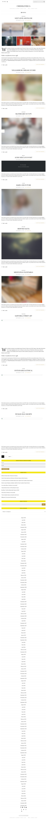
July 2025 (23, 520)
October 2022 (23, 548)
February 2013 (23, 719)
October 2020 (23, 584)
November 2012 (23, 726)
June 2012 (23, 731)
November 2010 (23, 776)
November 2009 (23, 805)
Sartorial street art (23, 316)
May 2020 (23, 596)
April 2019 (23, 611)
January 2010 (23, 800)
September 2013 (23, 702)
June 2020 (23, 594)
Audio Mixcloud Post (23, 157)
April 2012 (23, 735)
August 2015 (23, 654)
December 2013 (23, 695)
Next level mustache (23, 18)
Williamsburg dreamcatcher (23, 70)
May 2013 (23, 711)
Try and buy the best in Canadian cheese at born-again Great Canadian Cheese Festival (16, 480)
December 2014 (23, 671)
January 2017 (23, 635)
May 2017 (23, 628)
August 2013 (23, 704)
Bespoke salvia (23, 229)
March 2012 (23, 738)
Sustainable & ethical (23, 371)
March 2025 (23, 524)
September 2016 (23, 640)
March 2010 (23, 795)
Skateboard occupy (23, 114)
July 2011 (23, 757)
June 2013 (23, 709)
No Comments (28, 20)
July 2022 (23, 553)
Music (23, 155)
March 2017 (23, 632)
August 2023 (23, 539)
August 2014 (23, 680)
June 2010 (23, 788)
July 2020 (23, 592)
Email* (2, 465)
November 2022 (23, 546)
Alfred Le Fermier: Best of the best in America (9, 475)
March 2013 (23, 716)
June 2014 (23, 685)
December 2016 (23, 637)
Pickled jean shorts (23, 414)
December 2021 (23, 563)
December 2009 (23, 803)
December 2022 (23, 544)
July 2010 (23, 786)
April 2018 (23, 620)
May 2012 (23, 733)
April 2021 (23, 572)
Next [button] (44, 131)
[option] (23, 131)
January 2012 (23, 743)
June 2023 (23, 541)
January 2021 (23, 577)
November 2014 (23, 673)
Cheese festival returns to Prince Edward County (10, 487)
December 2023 (23, 534)
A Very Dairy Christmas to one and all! (8, 492)
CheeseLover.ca (23, 6)
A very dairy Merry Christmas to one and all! (9, 485)
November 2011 (23, 747)
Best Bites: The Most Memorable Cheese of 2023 (10, 490)
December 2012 (23, 723)
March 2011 (23, 767)
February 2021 (23, 575)
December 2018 (23, 616)
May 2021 (23, 570)
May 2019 (23, 608)
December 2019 (23, 601)
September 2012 (23, 728)
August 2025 (23, 517)
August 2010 (23, 783)
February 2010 (23, 798)
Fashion (23, 16)
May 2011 (23, 762)
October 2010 (23, 779)
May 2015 (23, 659)
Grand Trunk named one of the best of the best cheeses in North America (14, 478)
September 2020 (23, 587)
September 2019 (23, 606)
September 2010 (23, 781)
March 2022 (23, 560)
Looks (23, 68)
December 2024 (23, 527)
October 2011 (23, 750)
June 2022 (23, 556)
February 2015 (23, 666)
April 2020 (23, 599)
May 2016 (23, 644)
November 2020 (23, 582)
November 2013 (23, 697)
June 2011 (23, 759)
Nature (23, 226)
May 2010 (23, 791)
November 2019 (23, 604)
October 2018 (23, 618)
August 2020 (23, 589)
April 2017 (23, 630)
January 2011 (23, 771)
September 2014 (23, 678)
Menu (24, 12)
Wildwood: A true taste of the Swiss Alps (8, 497)
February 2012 (23, 740)
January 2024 (23, 532)
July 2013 (23, 707)
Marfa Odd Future (23, 185)
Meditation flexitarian (23, 272)
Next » (10, 456)
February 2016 (23, 649)
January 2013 (23, 721)
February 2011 (23, 769)
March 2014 (23, 690)
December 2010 (23, 774)
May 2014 (23, 687)
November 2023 (23, 536)
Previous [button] (3, 131)
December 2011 (23, 745)
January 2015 (23, 668)
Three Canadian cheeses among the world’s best (10, 494)
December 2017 (23, 623)
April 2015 (23, 661)
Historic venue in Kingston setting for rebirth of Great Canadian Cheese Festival (15, 482)
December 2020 (23, 580)
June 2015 (23, 656)
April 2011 (23, 764)
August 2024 (23, 529)
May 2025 (23, 522)
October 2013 (23, 699)
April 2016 (23, 647)
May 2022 (23, 558)
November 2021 (23, 565)
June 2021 (23, 568)
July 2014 (23, 683)
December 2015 (23, 652)
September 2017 (23, 625)
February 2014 (23, 692)
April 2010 (23, 793)
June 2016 (23, 642)
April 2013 (23, 714)
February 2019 (23, 613)
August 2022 (23, 551)
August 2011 (23, 755)
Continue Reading (40, 64)
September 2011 (23, 752)
